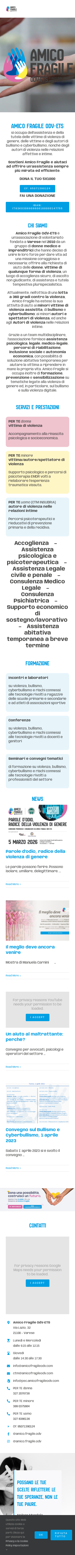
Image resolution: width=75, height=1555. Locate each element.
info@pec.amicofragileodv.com (36, 1381)
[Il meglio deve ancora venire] (37, 920)
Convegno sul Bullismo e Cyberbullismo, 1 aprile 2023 (33, 1135)
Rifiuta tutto (61, 1535)
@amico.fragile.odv (27, 1434)
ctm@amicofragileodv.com (33, 1373)
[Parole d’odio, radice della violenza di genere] (37, 825)
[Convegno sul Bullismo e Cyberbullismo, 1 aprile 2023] (37, 1103)
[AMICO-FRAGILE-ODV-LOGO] (11, 7)
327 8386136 (22, 1419)
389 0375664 (21, 1406)
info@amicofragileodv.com (33, 1366)
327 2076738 (21, 1393)
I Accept (37, 1017)
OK (41, 1535)
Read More (12, 884)
